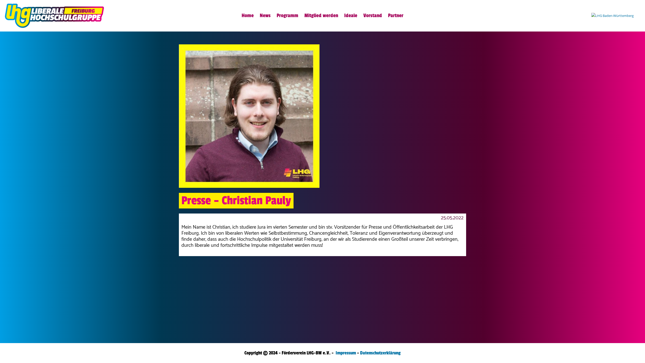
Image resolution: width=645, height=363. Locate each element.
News (265, 16)
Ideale (350, 16)
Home (248, 16)
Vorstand (372, 16)
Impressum (346, 353)
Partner (395, 16)
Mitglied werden (321, 16)
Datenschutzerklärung (380, 353)
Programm (287, 16)
